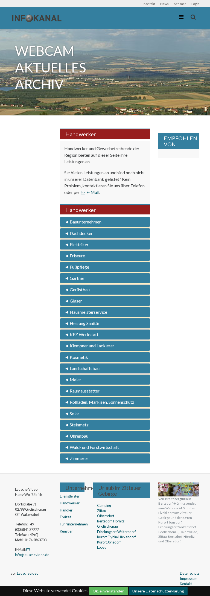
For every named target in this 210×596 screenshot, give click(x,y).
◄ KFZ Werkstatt (81, 334)
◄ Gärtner (74, 278)
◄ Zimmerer (76, 458)
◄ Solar (72, 413)
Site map (180, 4)
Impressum (188, 578)
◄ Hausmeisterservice (86, 312)
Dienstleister (70, 496)
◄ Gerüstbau (77, 289)
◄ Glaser (73, 300)
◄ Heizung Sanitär (82, 323)
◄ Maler (73, 379)
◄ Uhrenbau (76, 435)
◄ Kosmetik (76, 357)
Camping (104, 505)
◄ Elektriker (77, 244)
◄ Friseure (75, 255)
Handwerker (70, 503)
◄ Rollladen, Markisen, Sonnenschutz (99, 402)
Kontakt (149, 4)
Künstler (66, 531)
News (164, 4)
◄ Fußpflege (77, 266)
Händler (66, 510)
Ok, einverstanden (108, 591)
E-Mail (92, 192)
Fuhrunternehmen (74, 524)
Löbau (101, 547)
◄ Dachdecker (79, 233)
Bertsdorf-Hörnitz (110, 521)
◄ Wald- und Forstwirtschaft (92, 447)
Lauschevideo (27, 573)
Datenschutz (189, 573)
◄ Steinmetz (77, 424)
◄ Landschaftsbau (82, 368)
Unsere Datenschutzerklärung (158, 591)
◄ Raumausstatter (82, 390)
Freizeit (65, 517)
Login (195, 4)
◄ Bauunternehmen (83, 221)
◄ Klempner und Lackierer (89, 345)
